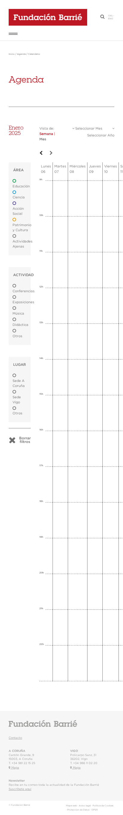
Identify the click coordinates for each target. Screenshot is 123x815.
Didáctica (20, 324)
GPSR (94, 810)
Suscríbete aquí (20, 789)
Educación (21, 186)
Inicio (12, 54)
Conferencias (24, 291)
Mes (42, 139)
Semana (46, 134)
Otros (17, 336)
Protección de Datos (78, 810)
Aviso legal (85, 806)
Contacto (15, 737)
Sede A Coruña (19, 383)
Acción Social (18, 211)
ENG (110, 19)
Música (18, 313)
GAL (110, 16)
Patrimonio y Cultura (22, 227)
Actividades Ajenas (23, 244)
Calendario (34, 54)
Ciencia (19, 197)
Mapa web (71, 806)
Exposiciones (23, 302)
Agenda (21, 54)
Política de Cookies (103, 806)
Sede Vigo (17, 400)
